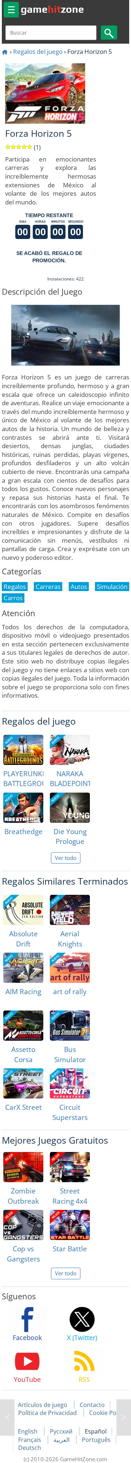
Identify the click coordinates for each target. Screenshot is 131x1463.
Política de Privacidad (47, 1413)
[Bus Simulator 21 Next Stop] (70, 1025)
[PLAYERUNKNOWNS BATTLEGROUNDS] (23, 750)
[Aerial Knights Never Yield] (70, 910)
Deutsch (29, 1448)
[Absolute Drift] (23, 910)
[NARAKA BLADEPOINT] (70, 750)
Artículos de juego (42, 1405)
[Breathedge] (23, 808)
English (28, 1431)
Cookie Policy (107, 1413)
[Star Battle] (70, 1225)
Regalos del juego (38, 51)
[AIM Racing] (23, 968)
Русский (62, 1431)
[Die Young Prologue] (70, 808)
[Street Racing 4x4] (70, 1167)
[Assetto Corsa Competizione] (23, 1025)
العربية (62, 1440)
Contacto (92, 1405)
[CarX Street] (23, 1083)
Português (96, 1440)
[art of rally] (70, 968)
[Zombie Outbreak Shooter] (23, 1167)
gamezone (52, 9)
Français (30, 1440)
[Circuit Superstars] (70, 1083)
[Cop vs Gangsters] (23, 1225)
